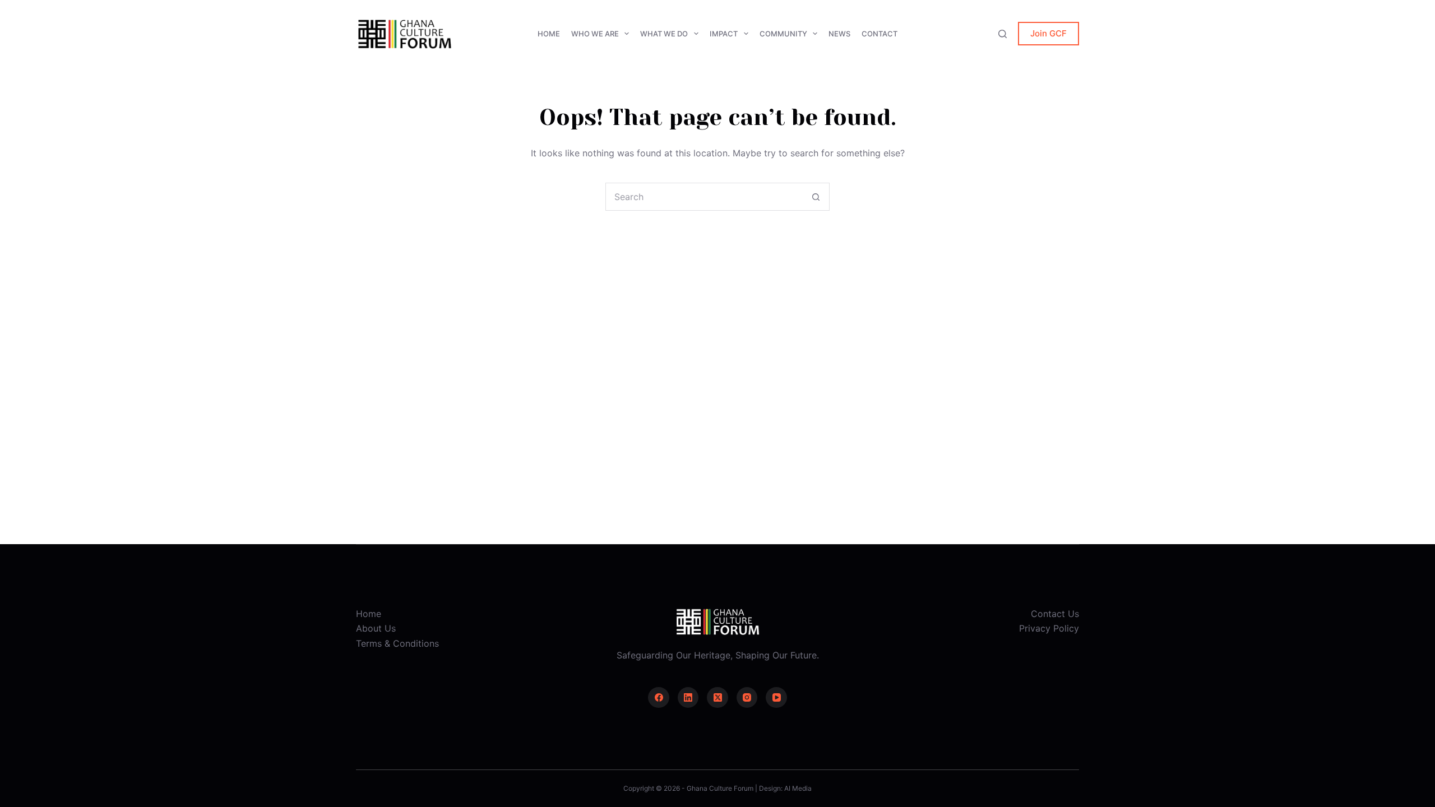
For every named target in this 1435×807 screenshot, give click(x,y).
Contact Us (1055, 613)
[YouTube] (776, 697)
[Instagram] (747, 697)
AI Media (798, 788)
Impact (724, 33)
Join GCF (1048, 33)
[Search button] (815, 196)
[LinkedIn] (688, 697)
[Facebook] (658, 697)
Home (549, 33)
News (839, 33)
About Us (376, 628)
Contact (879, 33)
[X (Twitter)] (717, 697)
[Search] (1002, 34)
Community (783, 33)
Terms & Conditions (397, 643)
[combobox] (704, 197)
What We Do (664, 33)
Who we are (595, 33)
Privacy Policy (1049, 628)
